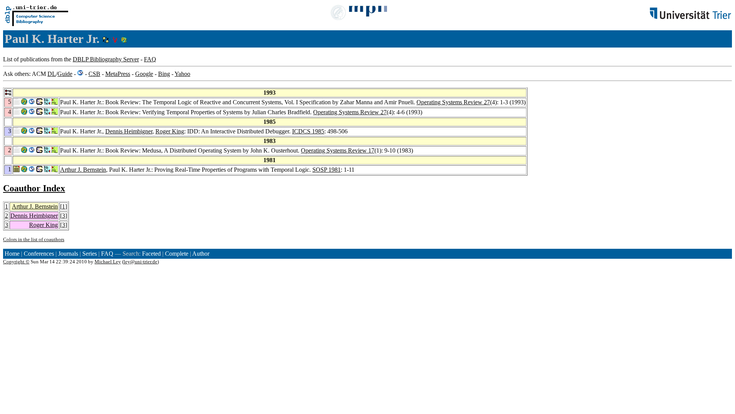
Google (144, 74)
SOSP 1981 (326, 169)
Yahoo (182, 74)
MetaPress (117, 74)
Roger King (169, 131)
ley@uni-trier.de (140, 261)
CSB (94, 74)
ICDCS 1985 (308, 131)
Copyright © (16, 261)
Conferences (39, 253)
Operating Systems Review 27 (453, 102)
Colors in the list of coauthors (33, 239)
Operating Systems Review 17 (337, 150)
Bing (164, 74)
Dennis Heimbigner (128, 131)
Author (200, 253)
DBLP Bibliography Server (106, 59)
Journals (68, 253)
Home (12, 253)
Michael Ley (108, 261)
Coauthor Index (34, 188)
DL (51, 74)
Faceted (151, 253)
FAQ (150, 59)
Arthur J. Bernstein (83, 169)
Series (89, 253)
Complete (176, 253)
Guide (64, 74)
